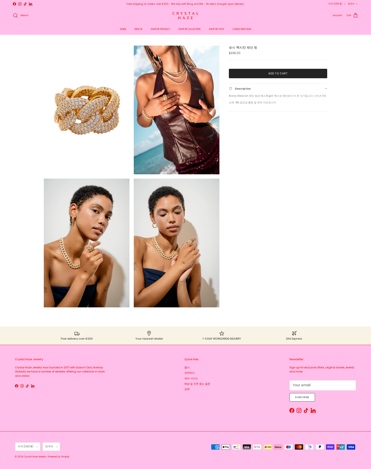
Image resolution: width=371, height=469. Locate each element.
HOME (123, 29)
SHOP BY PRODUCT (160, 29)
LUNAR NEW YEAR (242, 29)
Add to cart (278, 73)
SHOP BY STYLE (216, 29)
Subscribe (302, 397)
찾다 (187, 367)
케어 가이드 (191, 378)
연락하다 (189, 373)
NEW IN (138, 29)
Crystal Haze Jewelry (35, 456)
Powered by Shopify (58, 456)
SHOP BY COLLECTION (189, 29)
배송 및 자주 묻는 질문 (197, 384)
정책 (187, 389)
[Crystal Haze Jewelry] (185, 15)
